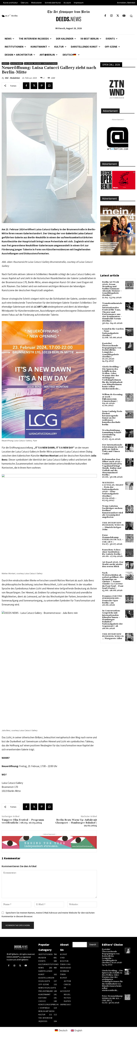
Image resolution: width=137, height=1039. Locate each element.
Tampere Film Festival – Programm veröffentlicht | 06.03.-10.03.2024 (23, 821)
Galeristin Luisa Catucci (79, 233)
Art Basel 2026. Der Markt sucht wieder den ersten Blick (112, 564)
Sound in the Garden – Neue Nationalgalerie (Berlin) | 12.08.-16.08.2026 (113, 333)
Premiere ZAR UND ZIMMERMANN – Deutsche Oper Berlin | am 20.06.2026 (112, 600)
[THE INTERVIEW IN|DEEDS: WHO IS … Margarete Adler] (129, 637)
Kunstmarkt (17, 63)
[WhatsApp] (49, 85)
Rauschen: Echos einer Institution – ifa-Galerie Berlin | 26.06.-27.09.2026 (112, 553)
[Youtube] (124, 16)
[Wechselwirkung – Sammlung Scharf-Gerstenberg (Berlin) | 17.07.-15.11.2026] (129, 433)
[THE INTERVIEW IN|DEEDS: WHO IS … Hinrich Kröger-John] (129, 526)
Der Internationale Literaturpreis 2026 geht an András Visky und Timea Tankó (112, 449)
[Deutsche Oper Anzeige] (117, 180)
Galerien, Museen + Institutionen (41, 63)
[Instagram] (111, 16)
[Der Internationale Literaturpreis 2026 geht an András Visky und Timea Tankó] (129, 448)
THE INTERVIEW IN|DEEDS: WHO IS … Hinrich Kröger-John (113, 526)
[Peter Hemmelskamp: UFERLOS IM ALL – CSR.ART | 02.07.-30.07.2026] (129, 538)
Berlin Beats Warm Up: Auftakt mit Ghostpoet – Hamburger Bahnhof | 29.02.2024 (76, 822)
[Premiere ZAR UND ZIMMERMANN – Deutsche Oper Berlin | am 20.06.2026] (129, 599)
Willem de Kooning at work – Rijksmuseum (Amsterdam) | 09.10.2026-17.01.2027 (112, 400)
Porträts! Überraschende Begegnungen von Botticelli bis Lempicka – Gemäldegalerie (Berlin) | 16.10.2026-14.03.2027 (111, 352)
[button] (131, 16)
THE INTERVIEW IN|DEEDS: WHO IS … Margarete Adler (113, 636)
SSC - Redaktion (12, 77)
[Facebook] (105, 16)
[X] (117, 16)
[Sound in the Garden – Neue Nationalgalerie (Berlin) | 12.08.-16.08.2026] (129, 332)
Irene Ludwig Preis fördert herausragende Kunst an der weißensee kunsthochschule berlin (112, 418)
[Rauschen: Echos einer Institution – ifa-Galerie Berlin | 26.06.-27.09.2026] (129, 553)
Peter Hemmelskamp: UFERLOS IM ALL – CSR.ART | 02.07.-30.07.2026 (112, 539)
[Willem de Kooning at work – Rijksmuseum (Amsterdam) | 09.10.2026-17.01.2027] (129, 397)
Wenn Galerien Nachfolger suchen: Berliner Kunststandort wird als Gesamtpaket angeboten (112, 511)
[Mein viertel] (117, 230)
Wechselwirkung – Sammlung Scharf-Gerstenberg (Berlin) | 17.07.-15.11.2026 (112, 434)
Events (5, 63)
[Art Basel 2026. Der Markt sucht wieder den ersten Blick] (129, 565)
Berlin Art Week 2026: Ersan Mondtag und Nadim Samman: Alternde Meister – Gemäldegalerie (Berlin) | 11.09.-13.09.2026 (112, 290)
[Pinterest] (41, 85)
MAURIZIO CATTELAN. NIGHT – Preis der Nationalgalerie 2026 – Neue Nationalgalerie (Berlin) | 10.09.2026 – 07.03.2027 (112, 491)
